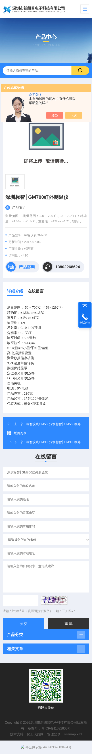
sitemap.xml (73, 734)
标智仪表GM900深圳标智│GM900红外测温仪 (58, 442)
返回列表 (20, 433)
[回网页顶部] (85, 306)
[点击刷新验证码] (54, 600)
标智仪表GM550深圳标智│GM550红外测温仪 (58, 424)
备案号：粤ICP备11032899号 (49, 728)
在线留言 (36, 291)
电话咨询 (84, 322)
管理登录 (54, 734)
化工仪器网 (35, 734)
